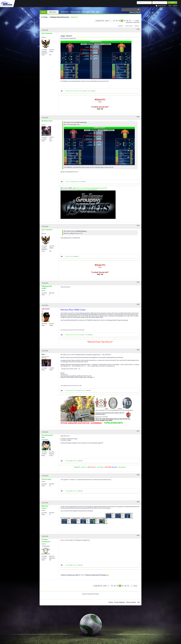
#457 (138, 431)
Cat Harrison (78, 181)
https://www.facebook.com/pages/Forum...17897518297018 (79, 189)
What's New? (53, 12)
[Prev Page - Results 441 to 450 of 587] (110, 21)
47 (124, 20)
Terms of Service (131, 602)
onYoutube (100, 467)
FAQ (93, 12)
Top (138, 602)
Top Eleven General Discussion (59, 17)
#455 (138, 304)
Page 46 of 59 (100, 20)
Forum (43, 12)
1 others (89, 91)
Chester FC (77, 91)
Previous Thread (86, 594)
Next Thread (95, 594)
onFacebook (122, 467)
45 (119, 20)
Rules (98, 12)
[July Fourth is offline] (46, 317)
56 (130, 20)
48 (127, 20)
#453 (138, 225)
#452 (138, 116)
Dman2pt (82, 91)
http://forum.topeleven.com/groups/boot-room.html (91, 188)
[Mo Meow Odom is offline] (46, 131)
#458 (138, 474)
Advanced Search (134, 12)
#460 (138, 535)
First (107, 20)
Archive (111, 602)
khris (75, 334)
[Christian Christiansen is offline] (46, 550)
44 (116, 20)
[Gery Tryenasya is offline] (46, 43)
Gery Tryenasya (69, 181)
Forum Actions (75, 12)
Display (136, 26)
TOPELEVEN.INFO (113, 423)
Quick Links (85, 12)
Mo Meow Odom (69, 91)
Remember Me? (162, 5)
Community (64, 12)
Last (136, 20)
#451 (138, 29)
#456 (138, 350)
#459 (138, 502)
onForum (83, 467)
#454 (138, 282)
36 (114, 20)
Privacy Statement (119, 602)
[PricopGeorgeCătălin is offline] (46, 445)
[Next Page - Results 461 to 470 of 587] (133, 21)
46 (122, 20)
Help (170, 5)
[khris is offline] (46, 362)
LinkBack (120, 26)
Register (175, 5)
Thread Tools (128, 26)
